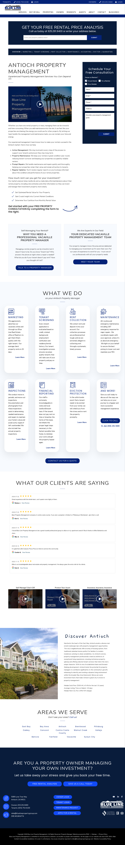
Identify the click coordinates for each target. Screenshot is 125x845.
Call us (72, 717)
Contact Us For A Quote (62, 460)
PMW (87, 834)
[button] (114, 797)
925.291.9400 (107, 2)
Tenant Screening (41, 52)
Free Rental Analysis (44, 784)
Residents (71, 12)
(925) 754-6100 (22, 2)
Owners (60, 12)
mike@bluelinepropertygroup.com (24, 813)
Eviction (96, 52)
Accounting (86, 52)
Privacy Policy (103, 834)
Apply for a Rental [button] (67, 813)
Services (22, 12)
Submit (94, 38)
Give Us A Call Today (80, 784)
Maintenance (73, 52)
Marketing (27, 52)
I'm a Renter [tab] (105, 81)
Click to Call (110, 420)
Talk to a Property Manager (35, 267)
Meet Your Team (90, 262)
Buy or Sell (34, 12)
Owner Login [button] (62, 797)
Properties (48, 12)
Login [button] (36, 2)
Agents (82, 12)
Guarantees (107, 52)
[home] (12, 8)
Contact (102, 12)
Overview (16, 52)
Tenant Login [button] (63, 802)
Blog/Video (114, 12)
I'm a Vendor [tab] (92, 84)
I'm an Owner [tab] (92, 81)
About (92, 12)
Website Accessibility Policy (102, 839)
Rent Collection (58, 52)
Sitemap (94, 834)
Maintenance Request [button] (67, 808)
